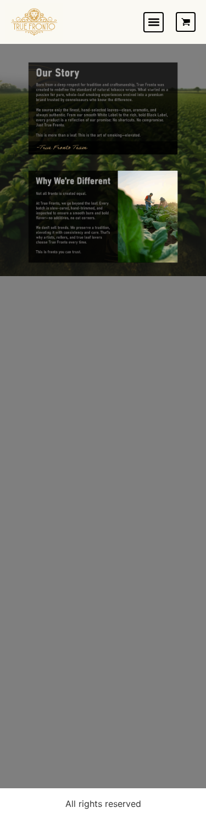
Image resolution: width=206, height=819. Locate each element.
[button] (153, 22)
